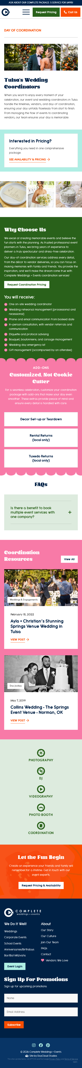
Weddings (10, 931)
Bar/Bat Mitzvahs (15, 955)
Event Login (14, 966)
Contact (46, 954)
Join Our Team (50, 942)
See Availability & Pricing (27, 159)
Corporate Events (15, 937)
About (46, 924)
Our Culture (48, 936)
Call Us (72, 12)
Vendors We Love (56, 960)
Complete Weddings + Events (45, 1051)
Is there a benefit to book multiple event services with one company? (33, 512)
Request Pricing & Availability (41, 885)
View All (69, 559)
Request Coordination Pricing (26, 285)
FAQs (44, 948)
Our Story (47, 930)
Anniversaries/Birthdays (19, 949)
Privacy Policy (55, 1059)
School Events (12, 943)
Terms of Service (71, 1059)
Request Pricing (46, 12)
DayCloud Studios (47, 1055)
